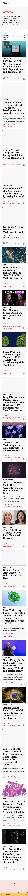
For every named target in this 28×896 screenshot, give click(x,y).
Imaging (19, 325)
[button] (14, 36)
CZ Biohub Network (7, 285)
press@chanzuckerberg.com (10, 24)
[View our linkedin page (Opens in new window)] (17, 885)
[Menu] (25, 4)
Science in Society (11, 546)
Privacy (16, 892)
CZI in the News (6, 78)
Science (12, 78)
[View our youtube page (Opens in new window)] (24, 885)
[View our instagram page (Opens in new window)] (10, 885)
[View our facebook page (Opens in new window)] (6, 885)
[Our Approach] (5, 4)
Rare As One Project (7, 326)
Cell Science (6, 325)
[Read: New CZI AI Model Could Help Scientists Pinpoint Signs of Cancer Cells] (14, 485)
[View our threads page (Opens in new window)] (13, 885)
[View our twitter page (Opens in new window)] (20, 885)
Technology (17, 78)
